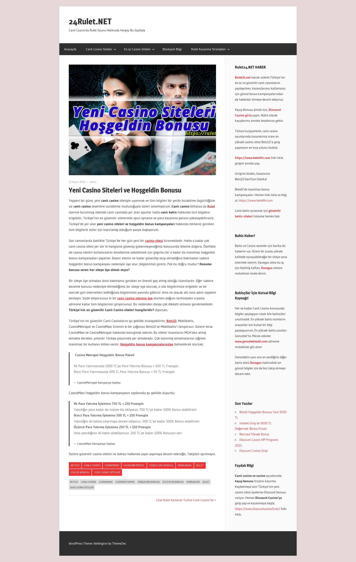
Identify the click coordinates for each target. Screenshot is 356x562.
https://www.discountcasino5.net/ (257, 509)
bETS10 (75, 465)
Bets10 (171, 321)
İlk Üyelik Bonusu (173, 481)
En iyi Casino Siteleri (137, 49)
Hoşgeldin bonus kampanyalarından (146, 344)
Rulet (211, 206)
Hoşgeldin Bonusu (161, 465)
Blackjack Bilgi (172, 49)
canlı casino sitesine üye (135, 298)
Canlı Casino (92, 465)
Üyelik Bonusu (80, 472)
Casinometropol (133, 465)
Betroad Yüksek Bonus (254, 434)
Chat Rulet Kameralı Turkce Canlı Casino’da (185, 500)
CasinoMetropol (125, 481)
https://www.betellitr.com (256, 200)
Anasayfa (70, 49)
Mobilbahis (185, 465)
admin (93, 182)
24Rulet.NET (90, 21)
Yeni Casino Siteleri (107, 472)
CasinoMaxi (112, 465)
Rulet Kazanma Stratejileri (208, 49)
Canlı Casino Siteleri (99, 49)
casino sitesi (154, 241)
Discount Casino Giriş (253, 450)
